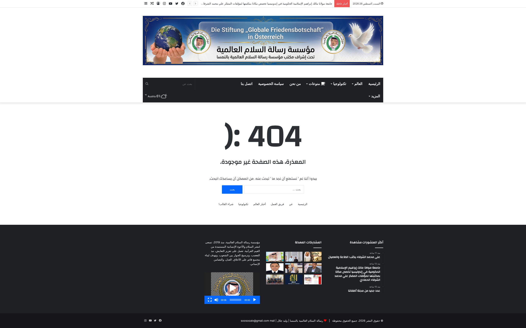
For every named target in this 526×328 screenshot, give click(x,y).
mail (272, 320)
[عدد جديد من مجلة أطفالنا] (275, 257)
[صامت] (216, 300)
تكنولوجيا (339, 84)
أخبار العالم (259, 204)
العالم (358, 84)
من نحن (295, 84)
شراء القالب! (226, 204)
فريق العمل (277, 204)
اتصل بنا (247, 84)
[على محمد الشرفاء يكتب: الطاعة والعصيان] (313, 257)
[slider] (235, 300)
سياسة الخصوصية (271, 84)
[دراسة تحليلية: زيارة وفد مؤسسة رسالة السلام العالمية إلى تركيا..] (294, 268)
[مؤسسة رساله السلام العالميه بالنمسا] (263, 40)
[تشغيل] (255, 300)
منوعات (315, 84)
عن (291, 204)
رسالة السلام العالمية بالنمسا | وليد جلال (299, 320)
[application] (232, 288)
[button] (232, 288)
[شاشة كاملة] (210, 300)
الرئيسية (374, 84)
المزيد (375, 96)
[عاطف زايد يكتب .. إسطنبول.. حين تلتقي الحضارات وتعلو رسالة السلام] (313, 268)
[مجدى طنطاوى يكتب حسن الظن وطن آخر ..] (275, 268)
